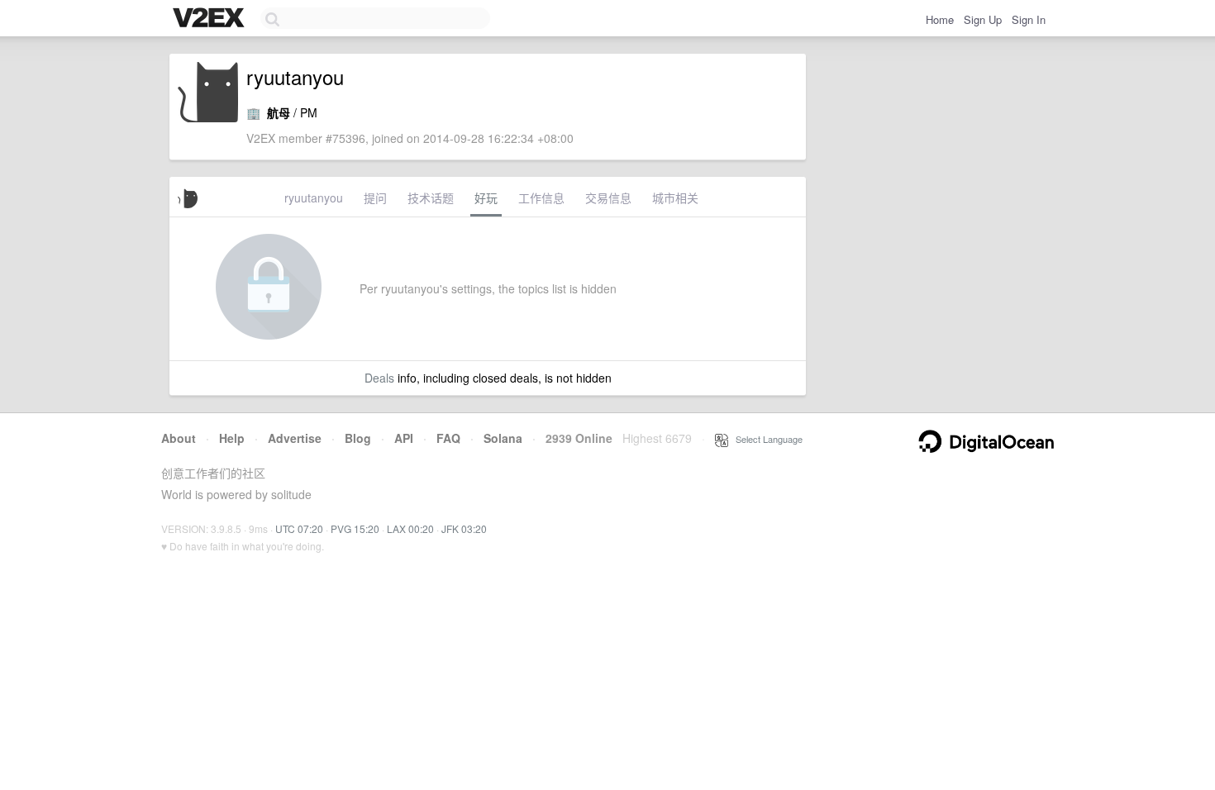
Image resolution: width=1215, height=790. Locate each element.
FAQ (448, 438)
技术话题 (430, 197)
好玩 (486, 197)
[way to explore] (210, 19)
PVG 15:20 (355, 528)
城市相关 (675, 197)
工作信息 (541, 197)
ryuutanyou (313, 197)
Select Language (765, 438)
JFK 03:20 (464, 528)
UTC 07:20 (299, 528)
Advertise (295, 438)
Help (232, 438)
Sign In (1029, 19)
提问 (375, 197)
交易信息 (608, 197)
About (178, 438)
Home (940, 19)
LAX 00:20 (410, 528)
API (403, 438)
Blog (358, 438)
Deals (379, 377)
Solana (503, 438)
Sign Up (983, 19)
